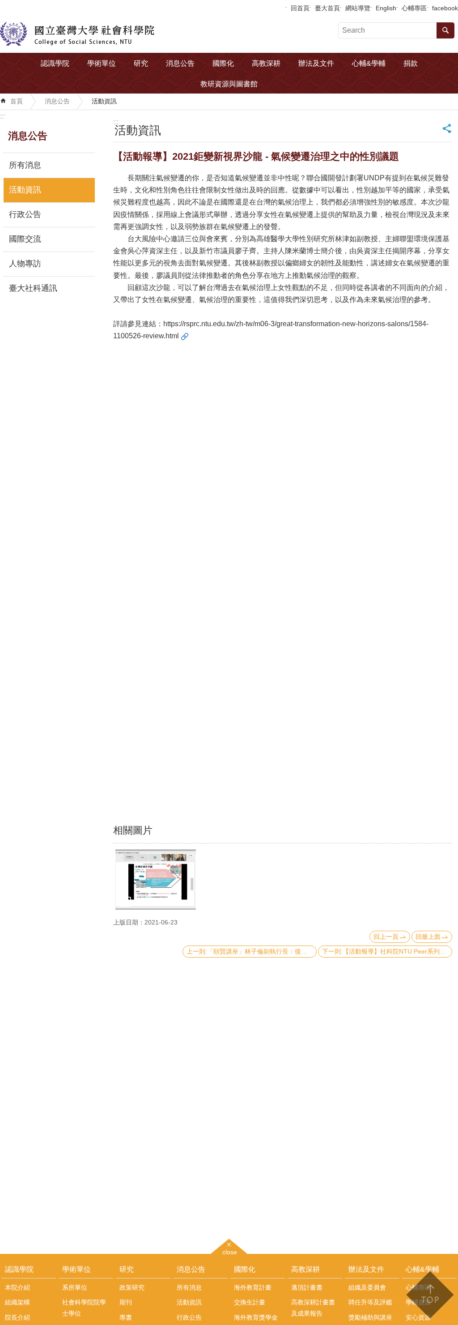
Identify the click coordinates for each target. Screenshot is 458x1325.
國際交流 (25, 238)
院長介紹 (17, 1317)
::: (2, 116)
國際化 (223, 63)
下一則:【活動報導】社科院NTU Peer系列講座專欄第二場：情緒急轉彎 (387, 951)
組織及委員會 (367, 1287)
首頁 (16, 101)
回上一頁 (386, 936)
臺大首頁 (327, 8)
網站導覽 (357, 8)
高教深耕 (266, 63)
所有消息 (25, 165)
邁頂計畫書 (306, 1287)
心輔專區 (414, 8)
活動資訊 (104, 101)
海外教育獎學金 (256, 1317)
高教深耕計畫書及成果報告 (313, 1307)
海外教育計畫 (252, 1287)
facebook (445, 8)
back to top (429, 1295)
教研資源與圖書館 (229, 84)
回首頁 (300, 8)
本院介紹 (17, 1287)
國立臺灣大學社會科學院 (77, 34)
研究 (141, 63)
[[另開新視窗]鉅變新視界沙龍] (155, 879)
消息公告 (180, 63)
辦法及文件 (316, 63)
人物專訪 (25, 263)
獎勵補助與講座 (370, 1317)
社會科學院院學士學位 (84, 1307)
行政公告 (25, 214)
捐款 (410, 63)
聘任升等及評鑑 (370, 1302)
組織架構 (17, 1302)
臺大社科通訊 (33, 288)
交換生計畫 (249, 1302)
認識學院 (55, 63)
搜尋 (445, 30)
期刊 (125, 1302)
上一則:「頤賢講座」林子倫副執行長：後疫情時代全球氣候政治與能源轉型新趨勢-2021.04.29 (252, 951)
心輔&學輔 (369, 63)
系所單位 (74, 1287)
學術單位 (101, 63)
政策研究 (131, 1287)
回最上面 (428, 936)
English (386, 8)
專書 (125, 1317)
